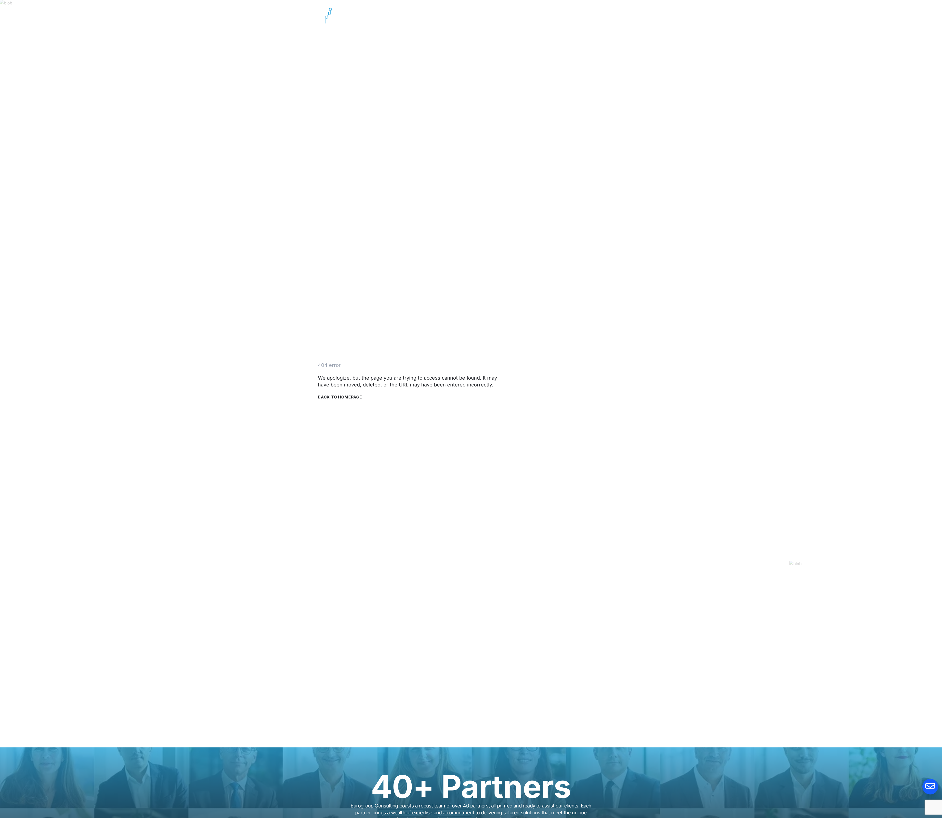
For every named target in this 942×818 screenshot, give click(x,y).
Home (497, 15)
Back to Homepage (340, 397)
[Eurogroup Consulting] (326, 16)
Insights (582, 15)
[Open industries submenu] (565, 16)
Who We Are (522, 15)
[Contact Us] (930, 786)
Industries (551, 15)
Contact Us (613, 15)
